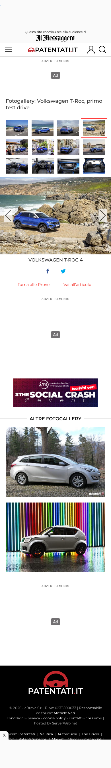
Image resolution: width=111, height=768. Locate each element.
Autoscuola (67, 734)
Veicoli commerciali (85, 739)
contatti (76, 718)
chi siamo (94, 718)
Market (58, 739)
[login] (91, 49)
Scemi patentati (21, 734)
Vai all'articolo (77, 284)
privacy (34, 718)
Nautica (46, 734)
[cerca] (104, 49)
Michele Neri (64, 713)
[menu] (8, 49)
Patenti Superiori (32, 739)
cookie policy (54, 718)
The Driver (90, 734)
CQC (10, 739)
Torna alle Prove (34, 284)
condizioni (15, 718)
